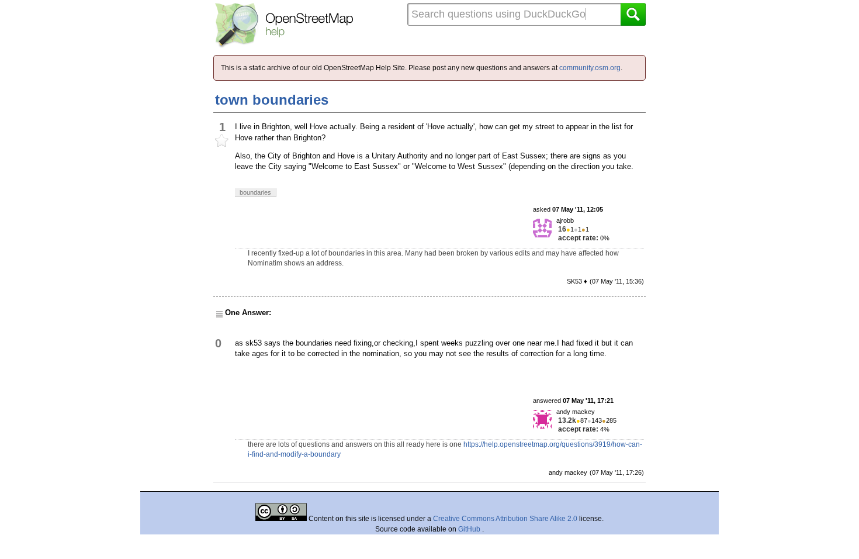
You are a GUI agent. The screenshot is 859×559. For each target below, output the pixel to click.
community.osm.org (590, 68)
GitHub (470, 529)
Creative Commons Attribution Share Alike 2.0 (505, 519)
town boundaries (271, 100)
